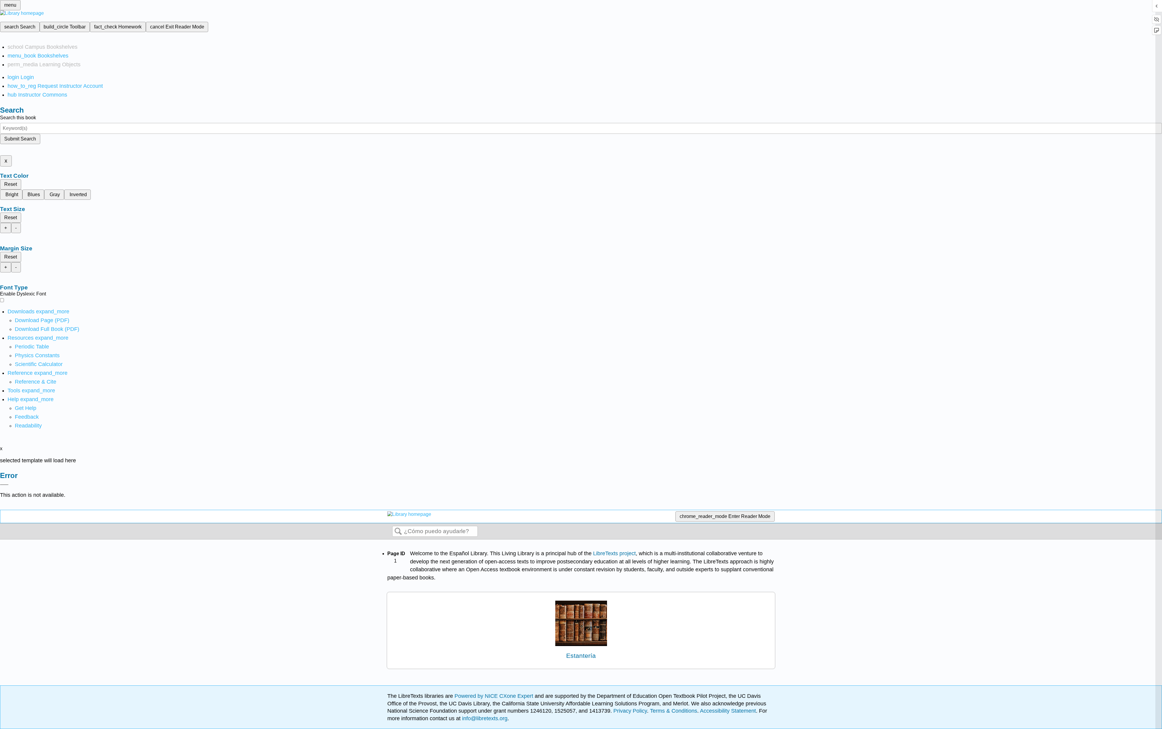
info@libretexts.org (484, 718)
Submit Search (20, 138)
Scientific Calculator (39, 364)
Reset (10, 184)
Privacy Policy (630, 711)
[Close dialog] (4, 484)
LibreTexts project (614, 553)
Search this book (18, 117)
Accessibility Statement (728, 711)
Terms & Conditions (673, 711)
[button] (27, 417)
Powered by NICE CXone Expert (495, 696)
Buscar (398, 531)
